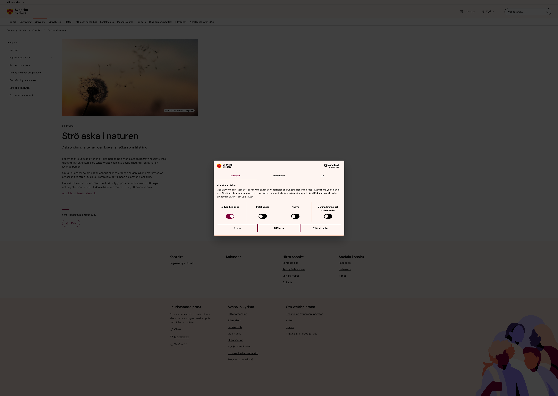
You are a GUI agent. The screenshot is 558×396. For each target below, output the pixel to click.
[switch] (263, 216)
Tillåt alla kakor (320, 228)
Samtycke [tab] (235, 175)
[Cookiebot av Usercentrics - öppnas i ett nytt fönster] (328, 166)
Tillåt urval (279, 228)
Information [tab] (279, 175)
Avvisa (237, 228)
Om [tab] (322, 175)
